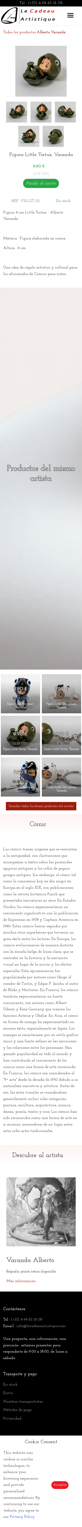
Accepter (60, 1485)
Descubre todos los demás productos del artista (41, 806)
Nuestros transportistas (23, 1402)
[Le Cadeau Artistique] (28, 14)
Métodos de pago (17, 1410)
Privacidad (12, 1419)
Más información (21, 1281)
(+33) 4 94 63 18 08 (45, 3)
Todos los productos (34, 32)
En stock (10, 1385)
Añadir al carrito (41, 183)
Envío (8, 1393)
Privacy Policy (22, 1517)
